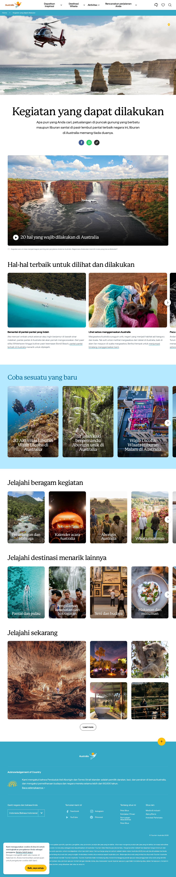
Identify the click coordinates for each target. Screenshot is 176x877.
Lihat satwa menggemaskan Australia (110, 332)
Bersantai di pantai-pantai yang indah (28, 332)
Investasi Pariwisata (154, 818)
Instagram (99, 811)
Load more (88, 727)
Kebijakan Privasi (127, 814)
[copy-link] (97, 142)
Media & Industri (153, 810)
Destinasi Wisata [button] (74, 5)
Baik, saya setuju (36, 868)
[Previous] (9, 302)
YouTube (74, 817)
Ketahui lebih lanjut (24, 852)
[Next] (167, 302)
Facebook (74, 811)
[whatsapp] (89, 142)
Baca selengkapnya (33, 787)
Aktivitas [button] (92, 4)
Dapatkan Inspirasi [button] (49, 5)
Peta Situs (124, 810)
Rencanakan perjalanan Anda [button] (118, 5)
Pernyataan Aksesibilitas (125, 818)
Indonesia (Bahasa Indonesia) (23, 813)
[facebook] (81, 142)
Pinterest (99, 817)
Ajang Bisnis (151, 814)
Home (4, 13)
